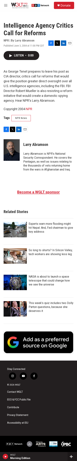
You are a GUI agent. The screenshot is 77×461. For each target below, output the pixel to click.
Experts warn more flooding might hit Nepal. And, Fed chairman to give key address (51, 227)
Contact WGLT (15, 392)
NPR (29, 109)
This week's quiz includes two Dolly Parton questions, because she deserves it (51, 307)
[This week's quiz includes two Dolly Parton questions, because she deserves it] (15, 309)
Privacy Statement (17, 415)
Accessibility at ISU (17, 422)
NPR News (21, 118)
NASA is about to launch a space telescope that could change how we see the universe (49, 280)
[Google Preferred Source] (38, 342)
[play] (5, 456)
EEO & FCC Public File (19, 399)
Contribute (13, 407)
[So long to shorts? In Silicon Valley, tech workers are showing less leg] (15, 256)
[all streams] (72, 456)
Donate (66, 5)
